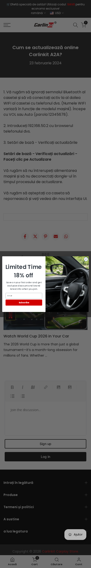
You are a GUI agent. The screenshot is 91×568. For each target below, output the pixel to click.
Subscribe (24, 302)
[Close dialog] (86, 259)
